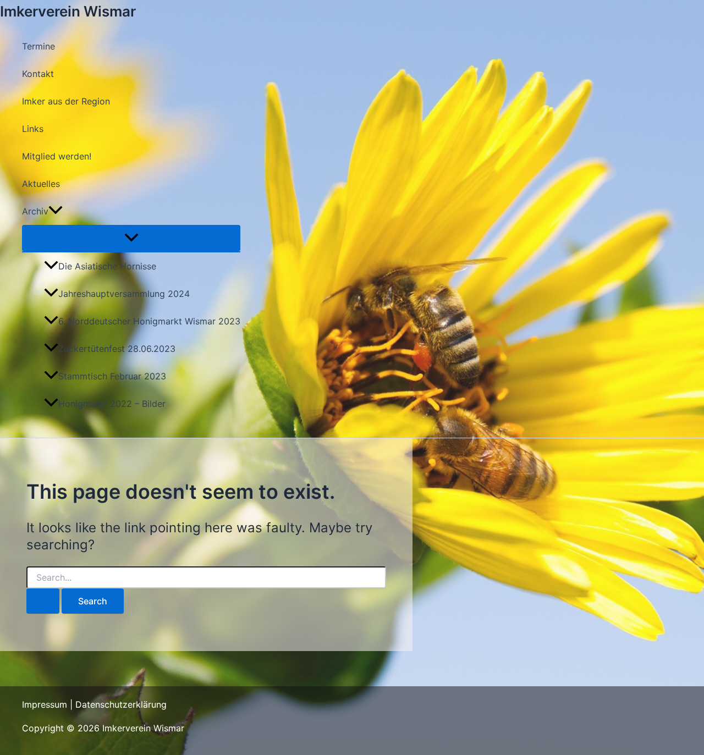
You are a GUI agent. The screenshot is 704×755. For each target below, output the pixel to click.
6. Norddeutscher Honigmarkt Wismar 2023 (149, 321)
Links (32, 128)
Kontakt (38, 73)
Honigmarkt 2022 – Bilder (112, 403)
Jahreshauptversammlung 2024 (124, 293)
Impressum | (48, 704)
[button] (55, 211)
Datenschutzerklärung (121, 704)
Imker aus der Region (66, 101)
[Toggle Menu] (131, 238)
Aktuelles (41, 183)
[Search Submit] (42, 601)
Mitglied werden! (56, 156)
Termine (38, 46)
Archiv (35, 211)
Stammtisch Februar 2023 (112, 376)
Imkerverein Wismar (68, 11)
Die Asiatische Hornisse (107, 266)
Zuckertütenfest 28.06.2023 (116, 348)
